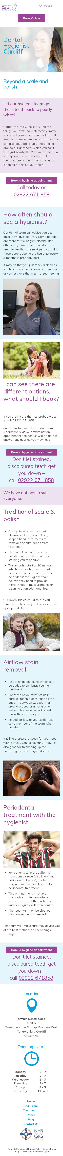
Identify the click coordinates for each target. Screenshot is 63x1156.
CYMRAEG (45, 5)
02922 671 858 (32, 194)
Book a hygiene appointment (31, 180)
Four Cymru (44, 1151)
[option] (31, 46)
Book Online (31, 18)
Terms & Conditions (17, 1149)
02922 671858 (36, 978)
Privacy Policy (34, 1149)
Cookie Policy (49, 1149)
